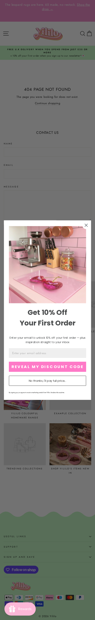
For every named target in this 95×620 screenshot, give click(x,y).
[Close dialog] (86, 225)
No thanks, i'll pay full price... (47, 381)
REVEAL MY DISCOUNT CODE (47, 366)
